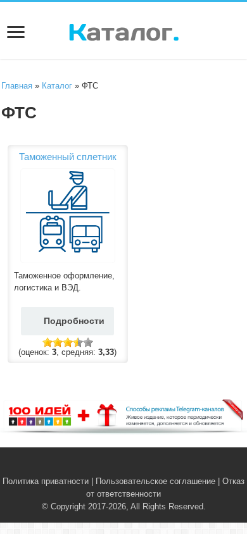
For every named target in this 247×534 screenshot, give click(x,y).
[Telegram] (131, 466)
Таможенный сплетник (68, 156)
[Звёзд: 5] (88, 342)
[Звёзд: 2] (58, 342)
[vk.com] (116, 466)
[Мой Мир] (143, 466)
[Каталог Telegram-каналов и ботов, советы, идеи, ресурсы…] (123, 30)
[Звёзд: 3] (68, 342)
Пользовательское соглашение (155, 481)
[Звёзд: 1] (47, 342)
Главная (16, 85)
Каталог (57, 85)
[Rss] (104, 466)
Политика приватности (46, 481)
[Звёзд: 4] (78, 342)
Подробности (74, 321)
